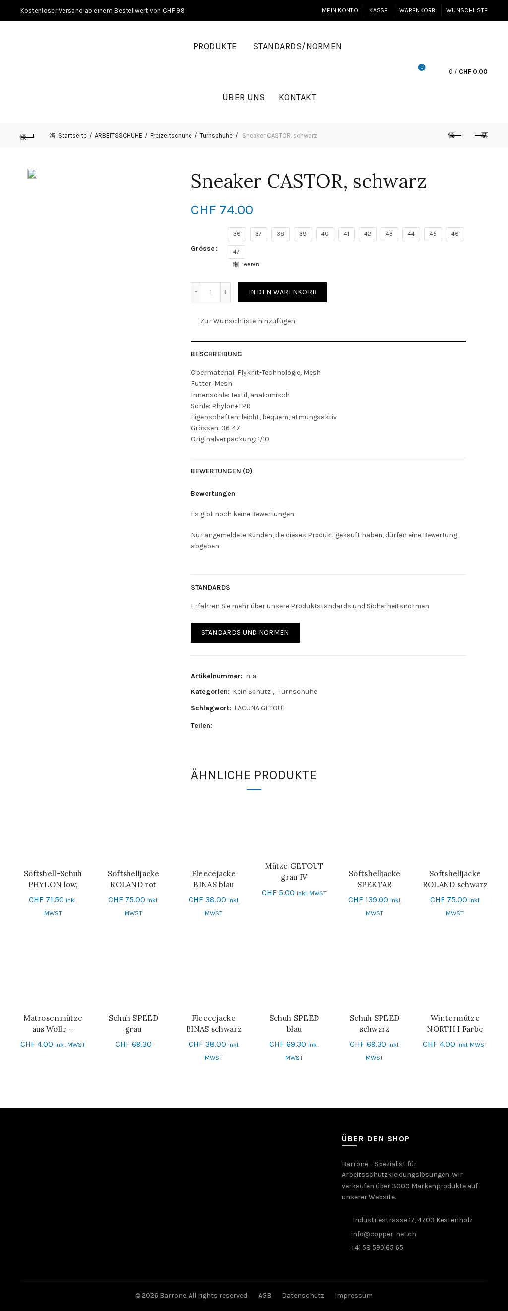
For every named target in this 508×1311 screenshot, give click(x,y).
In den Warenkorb (283, 292)
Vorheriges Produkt (455, 135)
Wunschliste (467, 10)
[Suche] (394, 72)
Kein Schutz (252, 692)
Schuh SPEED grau (133, 1023)
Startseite (72, 135)
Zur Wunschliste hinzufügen (248, 320)
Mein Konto (340, 10)
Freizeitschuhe (171, 135)
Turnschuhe (216, 135)
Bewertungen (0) (222, 471)
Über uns (243, 97)
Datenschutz (303, 1295)
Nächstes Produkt (480, 135)
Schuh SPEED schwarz (374, 1023)
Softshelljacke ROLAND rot (133, 879)
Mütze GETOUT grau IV (294, 871)
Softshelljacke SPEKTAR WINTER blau (374, 884)
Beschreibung (216, 354)
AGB (264, 1295)
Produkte (215, 46)
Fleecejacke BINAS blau (214, 879)
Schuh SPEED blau (294, 1023)
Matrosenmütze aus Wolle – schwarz (52, 1028)
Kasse (378, 10)
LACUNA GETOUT (260, 708)
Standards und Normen (245, 632)
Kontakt (298, 97)
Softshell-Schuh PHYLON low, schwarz (53, 884)
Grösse (203, 248)
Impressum (354, 1295)
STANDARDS (210, 587)
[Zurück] (27, 135)
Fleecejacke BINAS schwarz (214, 1023)
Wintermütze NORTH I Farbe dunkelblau (455, 1028)
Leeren (250, 264)
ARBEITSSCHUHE (118, 135)
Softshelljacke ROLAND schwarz (455, 879)
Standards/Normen (297, 46)
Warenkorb (417, 10)
